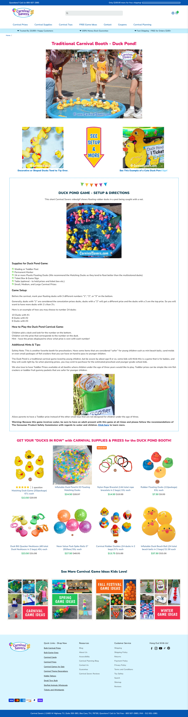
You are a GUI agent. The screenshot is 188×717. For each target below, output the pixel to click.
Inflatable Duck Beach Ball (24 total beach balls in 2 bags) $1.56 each (159, 548)
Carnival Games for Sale (54, 666)
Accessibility (84, 656)
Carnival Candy (50, 657)
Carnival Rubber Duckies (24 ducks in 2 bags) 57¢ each (115, 548)
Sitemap (117, 682)
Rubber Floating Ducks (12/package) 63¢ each (159, 489)
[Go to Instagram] (156, 648)
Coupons (122, 24)
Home (8, 35)
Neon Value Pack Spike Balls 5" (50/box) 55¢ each (72, 548)
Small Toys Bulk (51, 680)
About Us (83, 652)
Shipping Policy (120, 652)
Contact (107, 24)
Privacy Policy (120, 665)
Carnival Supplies (43, 24)
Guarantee (83, 669)
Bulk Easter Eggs (51, 652)
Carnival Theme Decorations (56, 671)
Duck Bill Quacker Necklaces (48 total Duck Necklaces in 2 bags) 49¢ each (29, 548)
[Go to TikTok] (164, 648)
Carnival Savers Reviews (89, 673)
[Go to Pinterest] (168, 648)
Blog (81, 648)
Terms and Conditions (123, 669)
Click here (103, 425)
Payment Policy (121, 661)
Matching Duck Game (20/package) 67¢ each (29, 492)
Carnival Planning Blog (89, 661)
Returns (117, 656)
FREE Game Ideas (88, 24)
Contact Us (84, 665)
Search (117, 678)
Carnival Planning (142, 24)
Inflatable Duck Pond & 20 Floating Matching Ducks (72, 489)
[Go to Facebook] (151, 648)
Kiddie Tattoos (50, 676)
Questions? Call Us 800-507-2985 (24, 2)
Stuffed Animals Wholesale (56, 685)
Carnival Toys (66, 24)
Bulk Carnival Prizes (52, 648)
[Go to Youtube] (160, 648)
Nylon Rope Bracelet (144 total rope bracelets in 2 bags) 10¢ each (115, 489)
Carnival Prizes (20, 24)
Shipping (118, 648)
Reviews (117, 686)
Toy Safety (118, 673)
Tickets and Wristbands (54, 689)
